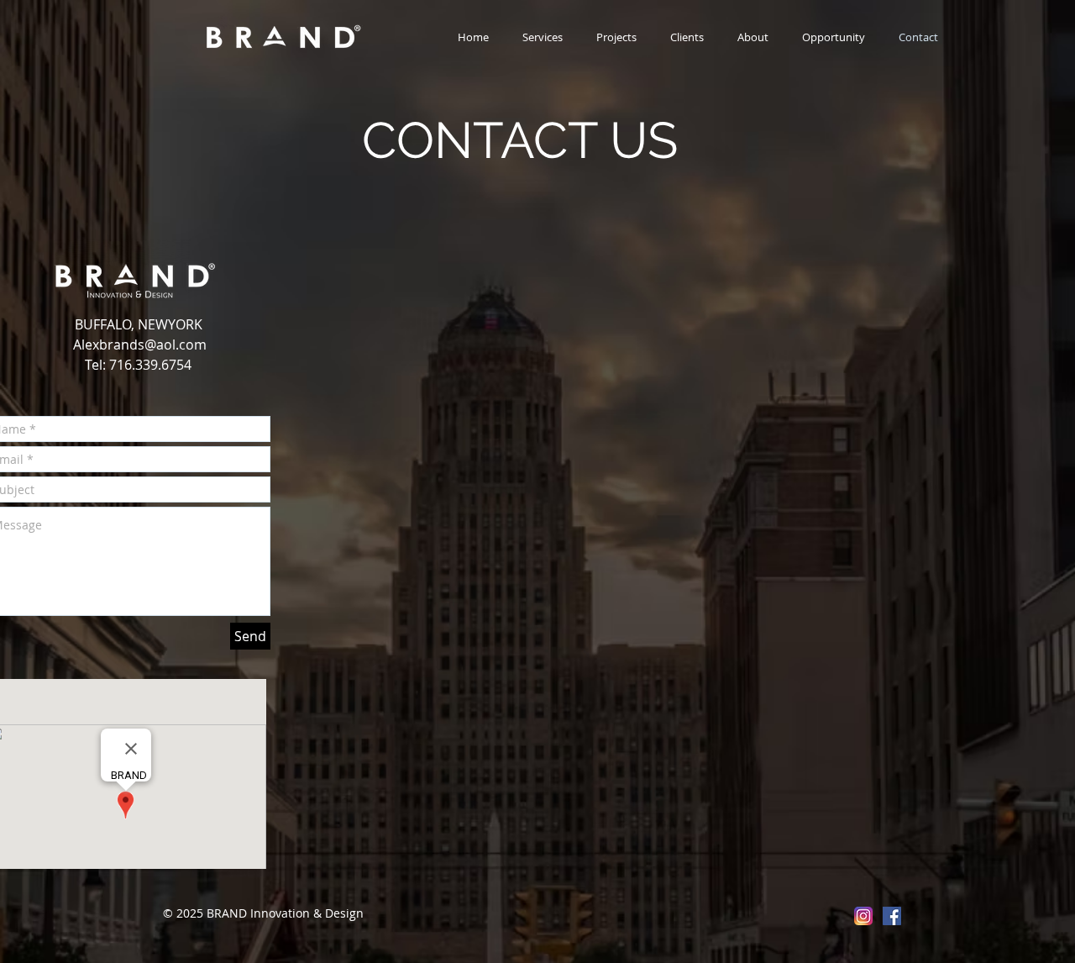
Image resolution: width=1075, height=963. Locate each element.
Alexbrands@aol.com (140, 344)
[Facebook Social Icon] (892, 916)
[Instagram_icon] (863, 916)
